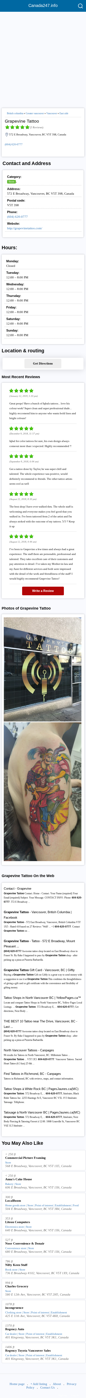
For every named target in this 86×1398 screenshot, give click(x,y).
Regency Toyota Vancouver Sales (28, 1350)
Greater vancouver (35, 113)
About (57, 1384)
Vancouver (51, 113)
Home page (17, 1384)
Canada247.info (43, 5)
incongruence (14, 1307)
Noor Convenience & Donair (24, 1243)
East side (63, 113)
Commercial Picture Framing (25, 1157)
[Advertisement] (43, 58)
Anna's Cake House (18, 1179)
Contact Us (47, 1387)
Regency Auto (14, 1329)
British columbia (15, 113)
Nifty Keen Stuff (16, 1265)
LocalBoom (13, 1200)
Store (11, 181)
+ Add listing (38, 1384)
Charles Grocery (16, 1286)
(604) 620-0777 (14, 144)
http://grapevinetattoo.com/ (24, 228)
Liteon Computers (17, 1222)
